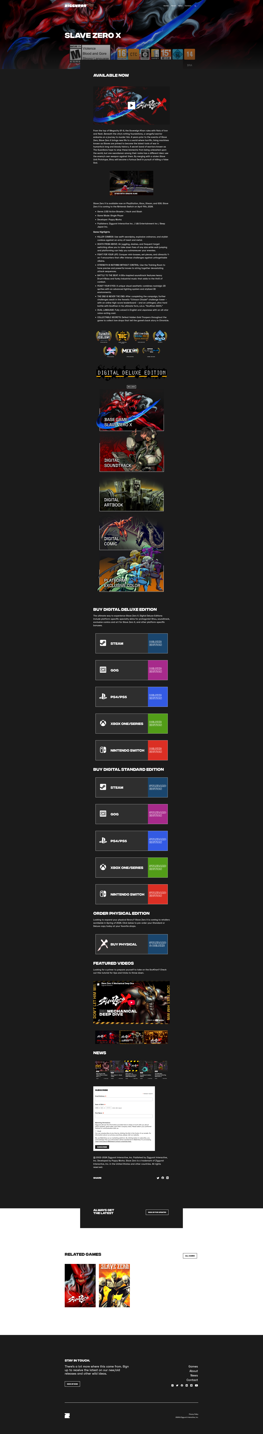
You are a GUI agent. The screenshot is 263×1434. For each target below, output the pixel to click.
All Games (190, 1256)
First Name (99, 1113)
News (180, 6)
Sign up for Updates (157, 1212)
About (173, 6)
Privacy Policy (193, 1414)
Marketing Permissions (102, 1123)
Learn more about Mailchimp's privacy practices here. (113, 1141)
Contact (188, 6)
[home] (76, 5)
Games (166, 6)
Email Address (100, 1096)
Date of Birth (100, 1104)
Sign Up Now (72, 1384)
